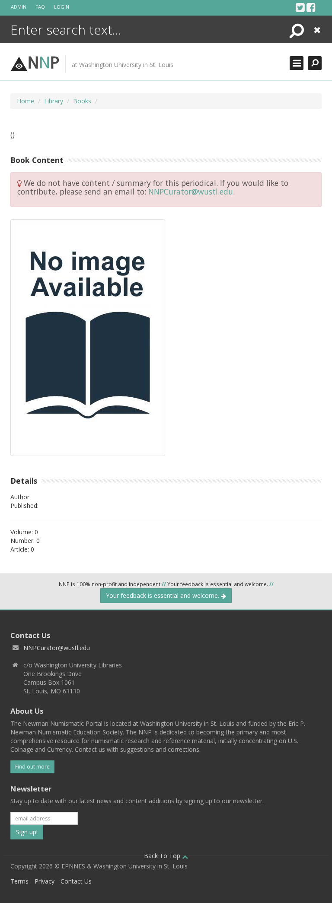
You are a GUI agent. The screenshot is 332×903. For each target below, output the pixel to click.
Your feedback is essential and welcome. (163, 595)
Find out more (32, 766)
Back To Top (163, 856)
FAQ (40, 6)
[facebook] (311, 7)
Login (61, 6)
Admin (18, 6)
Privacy (44, 881)
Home (25, 101)
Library (53, 101)
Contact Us (76, 881)
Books (82, 101)
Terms (19, 881)
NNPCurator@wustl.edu (190, 191)
